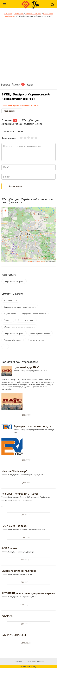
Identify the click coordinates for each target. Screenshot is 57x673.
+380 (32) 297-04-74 (28, 582)
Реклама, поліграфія (33, 13)
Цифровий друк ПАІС (26, 367)
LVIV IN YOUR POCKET (13, 635)
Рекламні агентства (35, 340)
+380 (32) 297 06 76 (12, 111)
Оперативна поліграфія (14, 281)
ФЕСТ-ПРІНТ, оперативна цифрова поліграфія (28, 593)
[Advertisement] (28, 49)
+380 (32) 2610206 (28, 559)
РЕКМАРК (6, 615)
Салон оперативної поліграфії (18, 570)
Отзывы (16, 84)
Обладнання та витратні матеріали (19, 327)
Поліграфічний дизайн (40, 333)
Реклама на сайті (36, 661)
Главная (5, 84)
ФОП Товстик (9, 548)
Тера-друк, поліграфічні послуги (32, 426)
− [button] (5, 215)
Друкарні (8, 320)
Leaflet (29, 261)
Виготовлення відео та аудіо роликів (20, 307)
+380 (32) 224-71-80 (28, 604)
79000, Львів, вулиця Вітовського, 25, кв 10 (19, 105)
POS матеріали (10, 300)
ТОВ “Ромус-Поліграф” (14, 525)
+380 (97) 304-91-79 (28, 515)
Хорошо (30, 137)
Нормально (26, 137)
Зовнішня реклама (26, 320)
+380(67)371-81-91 (28, 460)
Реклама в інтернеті (12, 340)
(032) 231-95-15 (28, 537)
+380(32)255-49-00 (28, 415)
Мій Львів (8, 13)
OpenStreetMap (40, 261)
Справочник (19, 13)
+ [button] (5, 210)
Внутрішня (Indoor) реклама (34, 313)
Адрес (30, 84)
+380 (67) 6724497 (28, 643)
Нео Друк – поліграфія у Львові (19, 493)
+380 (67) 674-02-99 (28, 624)
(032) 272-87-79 (28, 482)
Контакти (18, 661)
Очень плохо (19, 137)
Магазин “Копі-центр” (14, 471)
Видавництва (10, 313)
